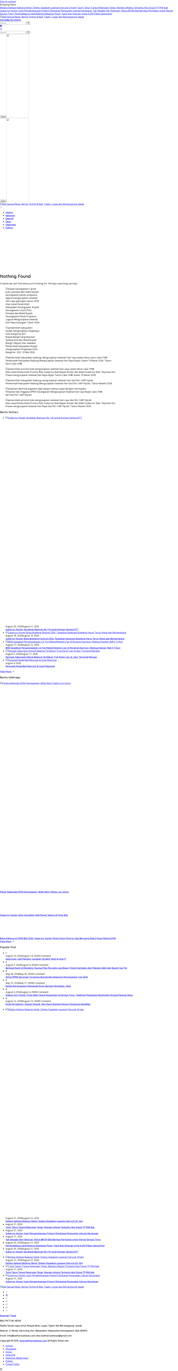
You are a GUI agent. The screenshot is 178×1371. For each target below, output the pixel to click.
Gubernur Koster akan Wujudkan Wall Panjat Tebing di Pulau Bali (34, 915)
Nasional (10, 215)
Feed (13, 1315)
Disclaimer (11, 1348)
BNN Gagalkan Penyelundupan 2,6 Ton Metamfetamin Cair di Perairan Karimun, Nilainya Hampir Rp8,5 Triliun (63, 647)
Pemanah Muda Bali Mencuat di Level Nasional (30, 666)
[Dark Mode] (1, 26)
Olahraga (11, 224)
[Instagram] (7, 1301)
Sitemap (4, 1315)
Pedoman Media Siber (17, 1358)
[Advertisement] (89, 250)
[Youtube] (7, 1304)
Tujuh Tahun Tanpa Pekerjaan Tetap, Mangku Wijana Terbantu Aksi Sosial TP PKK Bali (122, 7)
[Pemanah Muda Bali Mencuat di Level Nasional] (31, 660)
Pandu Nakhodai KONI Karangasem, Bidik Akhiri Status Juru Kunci (34, 891)
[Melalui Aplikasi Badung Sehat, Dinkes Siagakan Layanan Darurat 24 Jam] (45, 1257)
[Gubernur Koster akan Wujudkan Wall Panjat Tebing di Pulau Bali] (17, 912)
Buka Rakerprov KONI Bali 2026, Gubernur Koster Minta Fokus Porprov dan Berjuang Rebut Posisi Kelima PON (58, 938)
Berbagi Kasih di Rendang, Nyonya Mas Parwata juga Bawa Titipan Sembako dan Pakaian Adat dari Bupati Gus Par (66, 968)
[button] (28, 23)
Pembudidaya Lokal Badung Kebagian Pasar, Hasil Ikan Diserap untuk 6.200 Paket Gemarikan (63, 13)
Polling (9, 227)
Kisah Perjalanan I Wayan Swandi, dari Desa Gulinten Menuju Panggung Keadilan (48, 1004)
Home (3, 20)
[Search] (1, 29)
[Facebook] (7, 1292)
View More (6, 671)
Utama (9, 212)
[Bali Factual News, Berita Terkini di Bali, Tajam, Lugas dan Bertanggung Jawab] (42, 16)
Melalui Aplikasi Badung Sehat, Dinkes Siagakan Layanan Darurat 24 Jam (38, 7)
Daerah (9, 218)
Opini (8, 221)
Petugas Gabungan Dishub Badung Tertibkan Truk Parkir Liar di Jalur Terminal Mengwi (51, 657)
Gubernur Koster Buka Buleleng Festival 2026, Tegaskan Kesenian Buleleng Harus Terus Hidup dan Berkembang (65, 638)
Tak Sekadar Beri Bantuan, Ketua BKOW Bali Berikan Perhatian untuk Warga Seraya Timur (53, 1239)
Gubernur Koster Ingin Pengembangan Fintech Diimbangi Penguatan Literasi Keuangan (46, 10)
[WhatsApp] (7, 1307)
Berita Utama (13, 20)
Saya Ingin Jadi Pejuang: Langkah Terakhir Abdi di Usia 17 (36, 959)
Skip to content (8, 1)
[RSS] (7, 1310)
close (3, 117)
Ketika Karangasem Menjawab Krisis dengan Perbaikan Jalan (38, 986)
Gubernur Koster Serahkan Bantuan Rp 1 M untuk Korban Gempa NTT (42, 629)
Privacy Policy (12, 1364)
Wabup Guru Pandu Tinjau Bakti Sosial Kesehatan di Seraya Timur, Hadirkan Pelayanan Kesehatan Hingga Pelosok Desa (69, 995)
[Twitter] (7, 1295)
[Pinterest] (7, 1298)
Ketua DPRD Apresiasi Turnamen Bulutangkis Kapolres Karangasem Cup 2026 (47, 977)
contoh (9, 1345)
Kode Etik (10, 1355)
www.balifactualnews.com (33, 1340)
